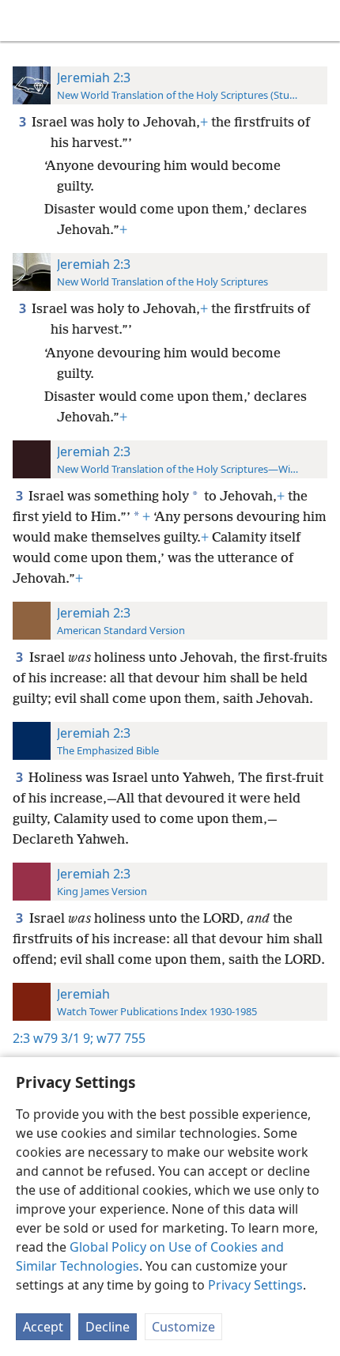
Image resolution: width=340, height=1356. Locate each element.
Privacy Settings (255, 1285)
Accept (43, 1326)
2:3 (21, 1038)
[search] (320, 20)
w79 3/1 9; (63, 1038)
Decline (107, 1326)
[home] (23, 20)
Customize (183, 1326)
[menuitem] (23, 20)
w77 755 (119, 1038)
